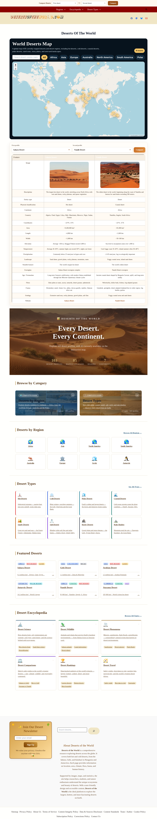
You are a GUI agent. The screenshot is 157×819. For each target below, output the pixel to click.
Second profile (77, 145)
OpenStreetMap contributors (137, 135)
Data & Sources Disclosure (91, 812)
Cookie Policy (140, 812)
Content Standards (111, 812)
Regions (59, 9)
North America (105, 57)
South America (125, 57)
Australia (87, 57)
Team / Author (126, 812)
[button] (64, 9)
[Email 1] (146, 18)
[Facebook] (132, 18)
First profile (16, 145)
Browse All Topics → (133, 616)
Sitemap (14, 812)
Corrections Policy (82, 816)
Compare (113, 3)
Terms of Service (50, 812)
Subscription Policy (65, 816)
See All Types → (135, 487)
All (44, 57)
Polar (140, 57)
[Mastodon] (137, 18)
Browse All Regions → (133, 433)
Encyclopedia (75, 9)
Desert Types (92, 9)
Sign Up (30, 745)
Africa (53, 57)
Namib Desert (120, 301)
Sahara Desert (69, 301)
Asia (63, 57)
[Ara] (94, 731)
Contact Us (95, 816)
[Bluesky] (141, 18)
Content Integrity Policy (68, 812)
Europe (74, 57)
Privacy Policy (26, 812)
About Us (37, 812)
